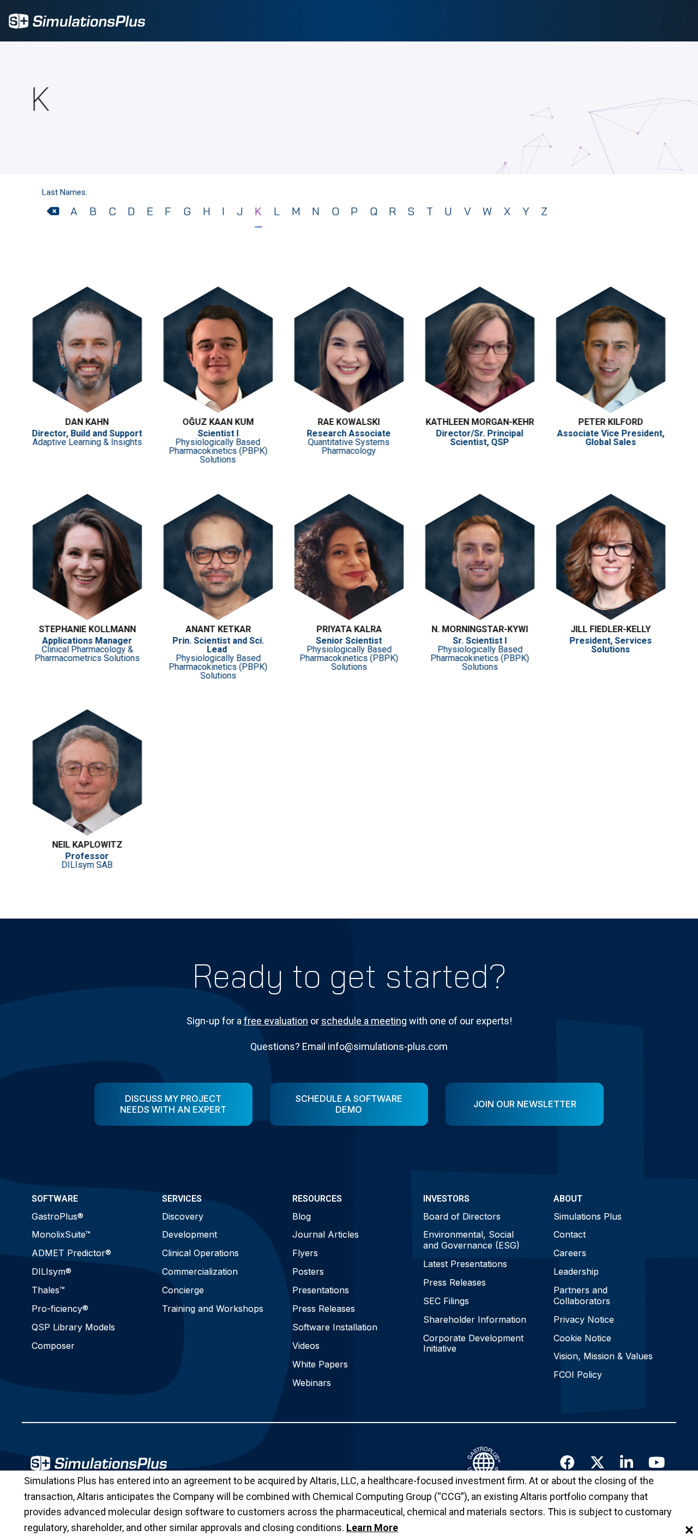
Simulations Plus (587, 1216)
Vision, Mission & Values (603, 1356)
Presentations (320, 1290)
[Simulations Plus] (77, 20)
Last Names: (64, 192)
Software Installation (334, 1327)
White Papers (320, 1364)
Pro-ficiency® (60, 1308)
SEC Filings (446, 1300)
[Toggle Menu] (675, 20)
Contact (569, 1234)
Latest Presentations (465, 1263)
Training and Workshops (212, 1308)
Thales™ (48, 1290)
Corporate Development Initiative (473, 1343)
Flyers (305, 1252)
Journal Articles (325, 1234)
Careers (569, 1252)
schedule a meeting (364, 1021)
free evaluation (276, 1021)
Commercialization (200, 1271)
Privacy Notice (583, 1319)
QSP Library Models (73, 1327)
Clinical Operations (200, 1252)
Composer (53, 1345)
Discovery (182, 1216)
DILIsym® (51, 1271)
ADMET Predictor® (71, 1252)
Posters (308, 1271)
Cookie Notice (582, 1338)
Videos (306, 1345)
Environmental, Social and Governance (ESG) (471, 1239)
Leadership (576, 1271)
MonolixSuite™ (61, 1234)
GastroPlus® (57, 1216)
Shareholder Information (474, 1319)
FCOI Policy (577, 1374)
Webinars (311, 1382)
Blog (301, 1216)
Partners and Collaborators (581, 1295)
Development (189, 1234)
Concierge (183, 1290)
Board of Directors (462, 1216)
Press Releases (323, 1308)
